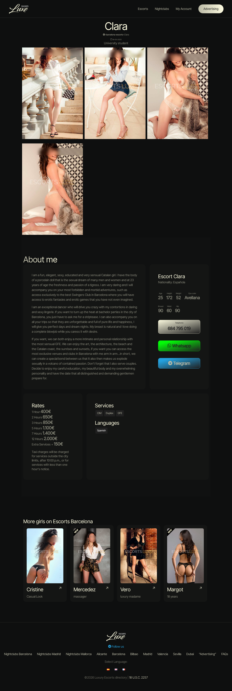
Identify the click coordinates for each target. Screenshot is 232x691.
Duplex (109, 413)
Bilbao (134, 654)
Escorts (143, 9)
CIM (99, 413)
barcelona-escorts (114, 34)
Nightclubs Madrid (49, 654)
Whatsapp (181, 345)
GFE (120, 413)
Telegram (181, 363)
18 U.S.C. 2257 (138, 677)
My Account (184, 9)
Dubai (190, 654)
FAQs (224, 654)
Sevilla (177, 654)
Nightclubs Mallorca (79, 654)
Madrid (147, 654)
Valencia (162, 654)
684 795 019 (179, 328)
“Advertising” (207, 654)
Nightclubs (162, 9)
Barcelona (118, 654)
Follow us (117, 646)
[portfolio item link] (45, 563)
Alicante (102, 654)
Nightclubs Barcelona (18, 654)
